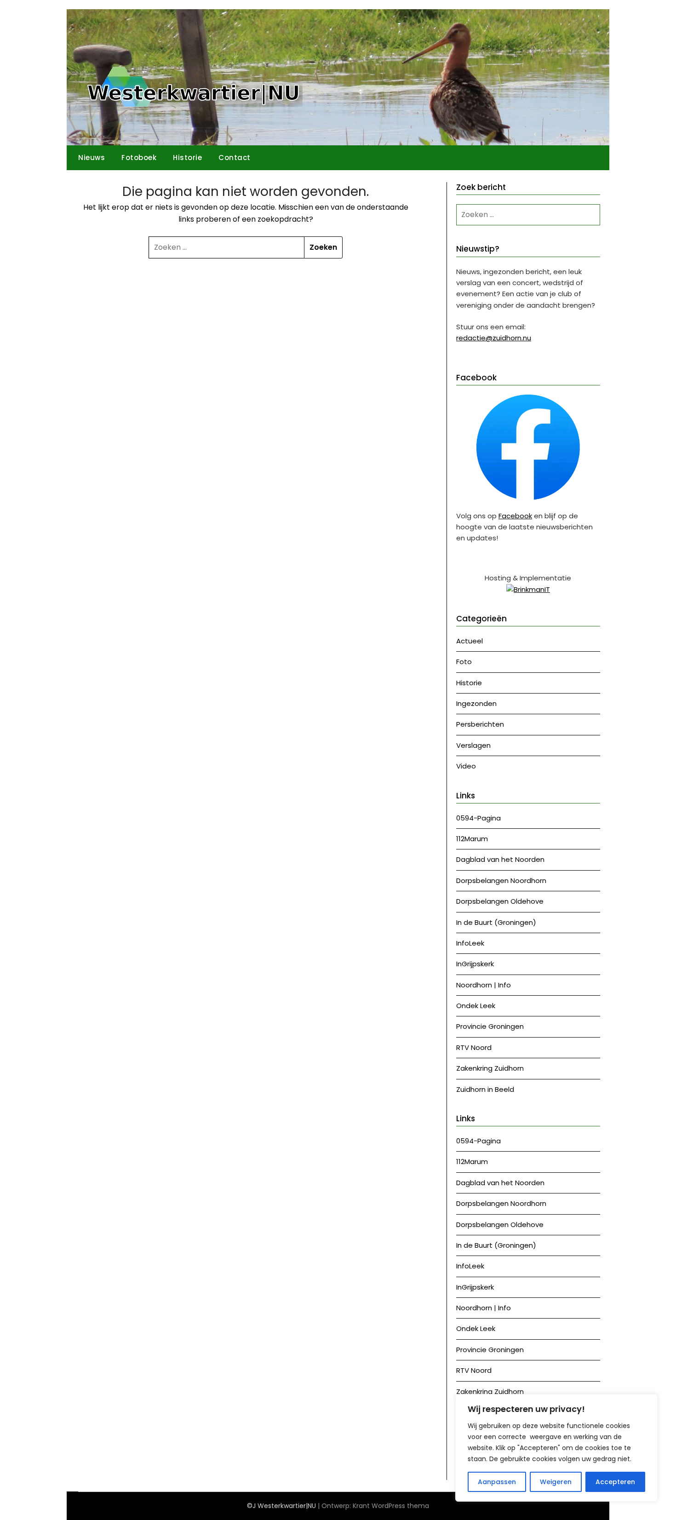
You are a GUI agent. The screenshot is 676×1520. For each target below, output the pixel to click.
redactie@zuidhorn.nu (493, 338)
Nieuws (91, 157)
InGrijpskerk (475, 964)
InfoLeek (470, 943)
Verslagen (473, 745)
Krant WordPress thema (391, 1505)
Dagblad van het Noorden (500, 859)
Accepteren (615, 1481)
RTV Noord (474, 1047)
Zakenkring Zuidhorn (490, 1068)
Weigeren (556, 1481)
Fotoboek (138, 157)
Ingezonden (476, 703)
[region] (556, 1448)
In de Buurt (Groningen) (496, 922)
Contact (234, 157)
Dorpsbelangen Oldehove (500, 901)
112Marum (472, 838)
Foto (464, 661)
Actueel (469, 641)
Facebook (515, 516)
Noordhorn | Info (483, 985)
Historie (187, 157)
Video (466, 766)
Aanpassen (497, 1481)
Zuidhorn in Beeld (485, 1089)
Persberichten (480, 724)
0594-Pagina (478, 818)
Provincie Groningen (490, 1026)
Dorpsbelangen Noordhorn (501, 880)
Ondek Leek (475, 1005)
